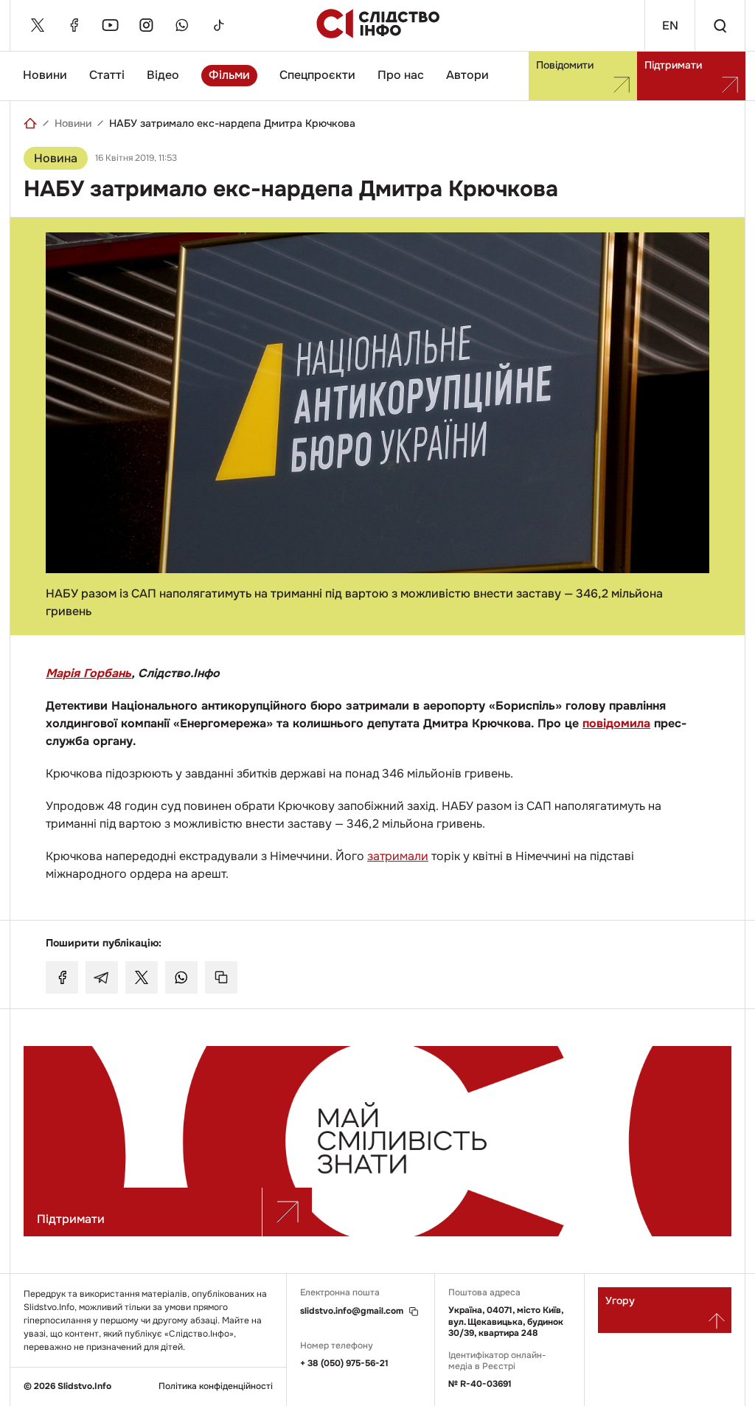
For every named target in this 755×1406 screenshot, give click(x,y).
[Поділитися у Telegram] (102, 977)
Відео (163, 75)
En (670, 25)
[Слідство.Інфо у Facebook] (74, 25)
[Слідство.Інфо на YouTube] (110, 25)
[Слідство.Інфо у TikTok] (218, 25)
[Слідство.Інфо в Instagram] (146, 25)
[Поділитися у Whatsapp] (181, 977)
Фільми (229, 75)
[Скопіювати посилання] (221, 977)
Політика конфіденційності (216, 1386)
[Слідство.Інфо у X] (37, 25)
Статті (107, 75)
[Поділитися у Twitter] (141, 977)
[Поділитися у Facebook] (62, 977)
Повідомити (565, 65)
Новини (45, 75)
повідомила (616, 723)
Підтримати (673, 65)
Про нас (401, 75)
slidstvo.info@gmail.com (351, 1311)
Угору (620, 1300)
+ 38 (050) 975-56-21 (344, 1363)
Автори (467, 75)
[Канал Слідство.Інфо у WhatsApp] (182, 25)
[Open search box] (720, 25)
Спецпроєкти (317, 75)
